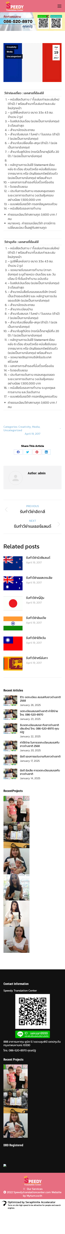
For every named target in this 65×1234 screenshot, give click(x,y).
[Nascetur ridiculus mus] (13, 887)
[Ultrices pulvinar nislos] (13, 809)
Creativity (11, 47)
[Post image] (13, 563)
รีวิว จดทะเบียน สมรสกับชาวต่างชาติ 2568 (40, 698)
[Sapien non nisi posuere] (13, 861)
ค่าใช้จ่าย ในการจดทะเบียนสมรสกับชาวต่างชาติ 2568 (39, 744)
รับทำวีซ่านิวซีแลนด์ (38, 557)
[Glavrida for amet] (13, 940)
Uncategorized (14, 56)
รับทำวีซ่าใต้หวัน (36, 638)
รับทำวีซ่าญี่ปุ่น (35, 598)
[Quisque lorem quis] (13, 913)
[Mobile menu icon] (59, 6)
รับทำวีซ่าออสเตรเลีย (39, 577)
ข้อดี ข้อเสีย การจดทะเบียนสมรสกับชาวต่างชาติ (40, 772)
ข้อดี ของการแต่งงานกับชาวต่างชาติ (40, 756)
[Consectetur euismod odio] (13, 835)
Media (10, 52)
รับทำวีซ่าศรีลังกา (37, 658)
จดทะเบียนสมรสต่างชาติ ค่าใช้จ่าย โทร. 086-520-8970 (39, 712)
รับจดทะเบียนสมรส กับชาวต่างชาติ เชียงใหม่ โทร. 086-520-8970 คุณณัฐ (39, 728)
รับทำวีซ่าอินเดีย (36, 618)
